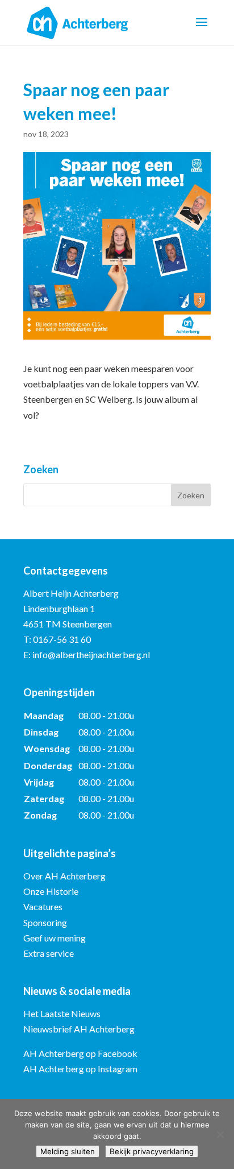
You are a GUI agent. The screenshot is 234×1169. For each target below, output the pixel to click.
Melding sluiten (67, 1151)
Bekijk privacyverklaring (152, 1151)
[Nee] (219, 1134)
